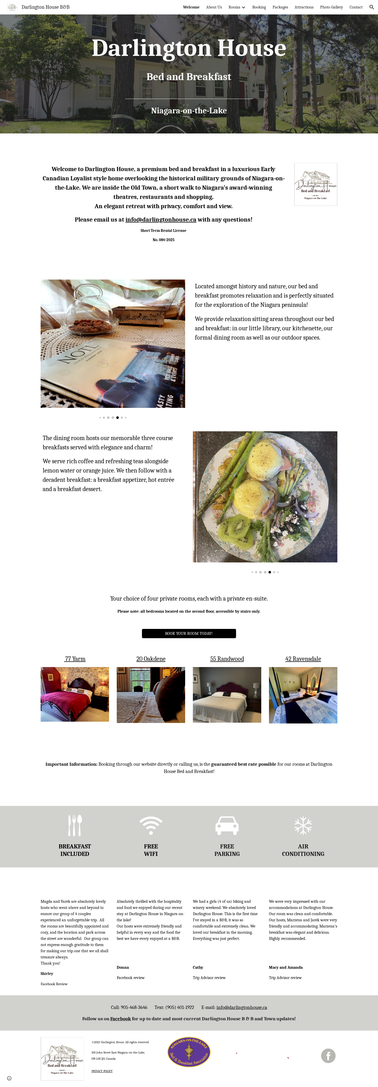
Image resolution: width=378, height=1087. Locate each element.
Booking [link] (259, 7)
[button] (372, 7)
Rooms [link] (234, 7)
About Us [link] (214, 7)
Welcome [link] (191, 7)
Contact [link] (356, 7)
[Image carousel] (113, 349)
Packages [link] (280, 7)
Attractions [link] (304, 7)
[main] (189, 74)
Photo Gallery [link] (331, 7)
